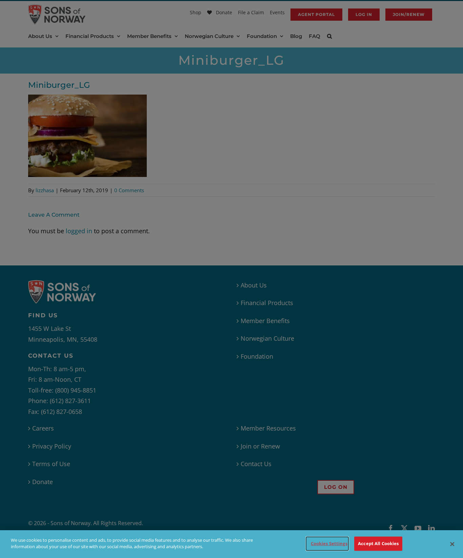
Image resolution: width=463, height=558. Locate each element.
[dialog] (231, 544)
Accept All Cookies (378, 543)
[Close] (452, 544)
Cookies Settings (329, 543)
